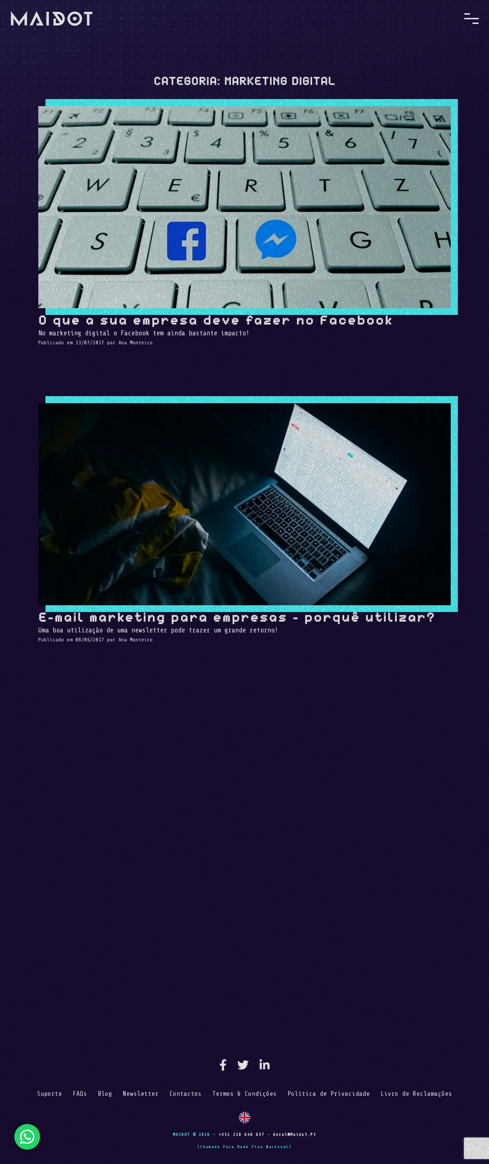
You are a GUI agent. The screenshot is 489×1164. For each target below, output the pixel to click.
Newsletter (141, 1093)
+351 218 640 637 (242, 1134)
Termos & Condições (244, 1093)
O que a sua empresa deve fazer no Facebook (215, 319)
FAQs (80, 1093)
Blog (105, 1093)
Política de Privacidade (328, 1093)
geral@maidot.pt (294, 1134)
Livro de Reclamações (416, 1093)
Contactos (185, 1093)
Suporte (49, 1093)
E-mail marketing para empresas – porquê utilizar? (237, 616)
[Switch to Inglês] (244, 1117)
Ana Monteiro (135, 342)
